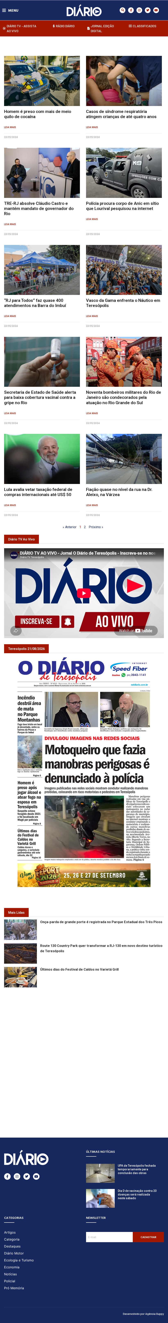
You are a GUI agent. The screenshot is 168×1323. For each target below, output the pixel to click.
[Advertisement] (86, 1020)
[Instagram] (139, 10)
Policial (9, 1281)
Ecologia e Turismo (19, 1260)
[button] (122, 10)
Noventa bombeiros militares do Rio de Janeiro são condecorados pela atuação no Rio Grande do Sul (123, 397)
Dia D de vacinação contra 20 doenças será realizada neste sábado (137, 1194)
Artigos (10, 1232)
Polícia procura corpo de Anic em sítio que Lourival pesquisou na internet (122, 206)
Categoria (11, 1239)
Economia (11, 1267)
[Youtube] (156, 10)
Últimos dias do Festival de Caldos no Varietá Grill (79, 969)
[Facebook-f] (131, 10)
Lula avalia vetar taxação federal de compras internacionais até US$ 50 (38, 492)
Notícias (10, 1274)
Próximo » (96, 527)
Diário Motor (14, 1253)
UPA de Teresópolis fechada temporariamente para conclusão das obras (137, 1169)
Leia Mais (10, 127)
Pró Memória (14, 1288)
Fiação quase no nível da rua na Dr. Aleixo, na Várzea (119, 492)
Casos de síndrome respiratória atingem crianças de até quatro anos (121, 114)
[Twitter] (148, 10)
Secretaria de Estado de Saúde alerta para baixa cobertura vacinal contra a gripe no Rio (40, 397)
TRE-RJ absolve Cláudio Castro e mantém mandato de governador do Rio (39, 208)
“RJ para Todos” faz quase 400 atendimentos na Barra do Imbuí (35, 303)
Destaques (12, 1246)
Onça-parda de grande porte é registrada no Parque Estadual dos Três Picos (101, 922)
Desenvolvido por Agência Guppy (143, 1313)
